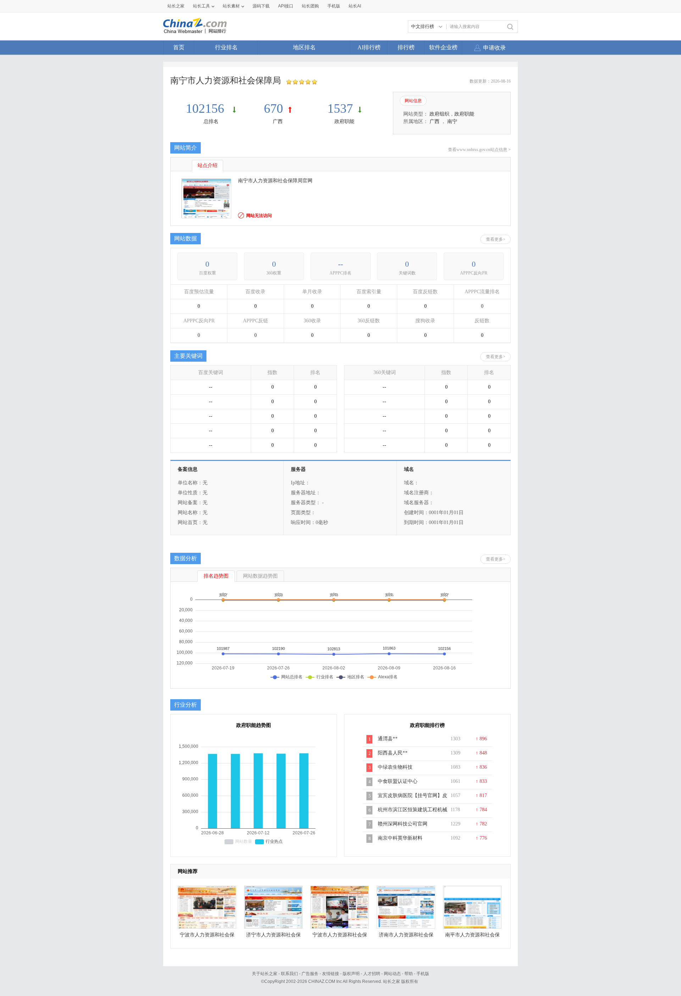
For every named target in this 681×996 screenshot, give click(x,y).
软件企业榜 (443, 47)
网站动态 (392, 973)
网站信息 (413, 100)
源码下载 (261, 6)
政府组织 (439, 114)
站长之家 (175, 6)
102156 (206, 108)
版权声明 (351, 973)
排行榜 (406, 47)
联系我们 (289, 973)
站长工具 (201, 6)
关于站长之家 (264, 973)
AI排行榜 (369, 47)
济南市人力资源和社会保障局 (406, 936)
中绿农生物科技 (395, 767)
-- (340, 264)
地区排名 (304, 47)
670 (273, 108)
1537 (340, 108)
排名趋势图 (216, 576)
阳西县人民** (393, 753)
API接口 (285, 6)
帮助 (408, 973)
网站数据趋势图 (260, 576)
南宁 (452, 121)
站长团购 (310, 6)
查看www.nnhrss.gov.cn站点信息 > (479, 149)
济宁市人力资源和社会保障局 (273, 936)
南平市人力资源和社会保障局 (472, 936)
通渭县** (388, 738)
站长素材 (231, 6)
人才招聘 (371, 973)
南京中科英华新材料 (400, 838)
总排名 (211, 121)
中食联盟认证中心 (397, 781)
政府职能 (344, 121)
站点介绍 (207, 165)
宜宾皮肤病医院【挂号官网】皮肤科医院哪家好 (412, 799)
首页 (178, 47)
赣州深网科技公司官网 (402, 824)
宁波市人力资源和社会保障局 (207, 936)
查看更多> (495, 239)
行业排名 (226, 47)
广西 (278, 121)
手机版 (422, 973)
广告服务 (310, 973)
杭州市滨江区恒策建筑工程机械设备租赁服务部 (412, 813)
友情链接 (330, 973)
